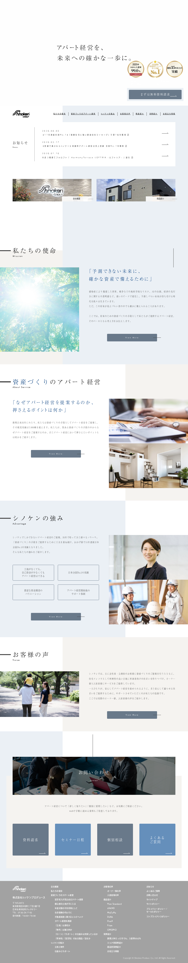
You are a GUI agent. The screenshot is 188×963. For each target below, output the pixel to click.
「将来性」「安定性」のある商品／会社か (72, 938)
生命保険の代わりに (63, 913)
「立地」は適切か (62, 925)
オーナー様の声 (114, 891)
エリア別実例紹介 (115, 943)
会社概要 (55, 887)
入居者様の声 (113, 895)
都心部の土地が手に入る (65, 904)
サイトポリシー (153, 904)
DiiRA (110, 917)
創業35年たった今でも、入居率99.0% (124, 938)
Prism (109, 925)
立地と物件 (59, 947)
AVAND (111, 908)
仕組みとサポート (62, 951)
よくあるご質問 (153, 891)
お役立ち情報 (169, 114)
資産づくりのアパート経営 (83, 114)
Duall (110, 921)
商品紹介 (140, 114)
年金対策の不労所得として (66, 908)
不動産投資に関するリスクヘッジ (69, 917)
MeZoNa (111, 913)
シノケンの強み (108, 114)
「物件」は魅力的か (63, 930)
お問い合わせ (152, 895)
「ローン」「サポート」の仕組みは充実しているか (76, 934)
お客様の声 (125, 114)
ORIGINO (111, 930)
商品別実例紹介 (114, 947)
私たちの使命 (59, 114)
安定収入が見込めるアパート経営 (69, 899)
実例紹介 (153, 114)
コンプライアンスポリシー (158, 916)
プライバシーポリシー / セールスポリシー (157, 910)
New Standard (114, 904)
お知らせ (150, 887)
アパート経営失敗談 (63, 921)
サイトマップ (152, 899)
